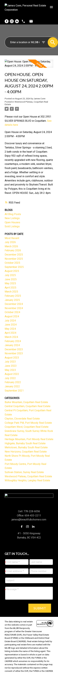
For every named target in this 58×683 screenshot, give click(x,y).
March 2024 (11, 337)
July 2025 (10, 275)
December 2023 (14, 349)
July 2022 (10, 378)
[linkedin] (34, 526)
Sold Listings (12, 226)
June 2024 (11, 324)
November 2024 (14, 308)
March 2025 (11, 291)
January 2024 (12, 345)
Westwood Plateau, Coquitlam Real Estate (28, 476)
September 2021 (14, 390)
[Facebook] (7, 21)
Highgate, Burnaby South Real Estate (25, 443)
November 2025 (14, 258)
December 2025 (14, 254)
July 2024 (10, 320)
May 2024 (10, 328)
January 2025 (12, 299)
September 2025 (14, 266)
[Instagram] (12, 21)
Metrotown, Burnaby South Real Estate (26, 447)
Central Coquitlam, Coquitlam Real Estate (27, 406)
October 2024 (12, 312)
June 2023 (11, 365)
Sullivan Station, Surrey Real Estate (24, 472)
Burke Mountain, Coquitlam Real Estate (26, 402)
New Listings (12, 218)
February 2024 (13, 341)
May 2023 (10, 370)
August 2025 (12, 271)
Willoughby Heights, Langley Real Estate (27, 480)
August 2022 (12, 374)
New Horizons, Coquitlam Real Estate (26, 451)
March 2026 (11, 246)
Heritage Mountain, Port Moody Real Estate (29, 439)
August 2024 (12, 316)
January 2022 (12, 386)
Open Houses (12, 222)
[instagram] (28, 526)
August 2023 (12, 357)
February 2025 (13, 295)
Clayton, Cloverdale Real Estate (22, 418)
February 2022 (13, 382)
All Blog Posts (13, 214)
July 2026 (10, 242)
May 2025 (10, 283)
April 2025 (10, 287)
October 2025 (12, 262)
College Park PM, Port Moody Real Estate (28, 422)
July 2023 (10, 361)
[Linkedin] (17, 21)
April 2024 (10, 332)
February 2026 (13, 250)
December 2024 (14, 304)
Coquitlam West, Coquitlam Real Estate (26, 426)
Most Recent (12, 238)
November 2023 (14, 353)
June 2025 (11, 279)
